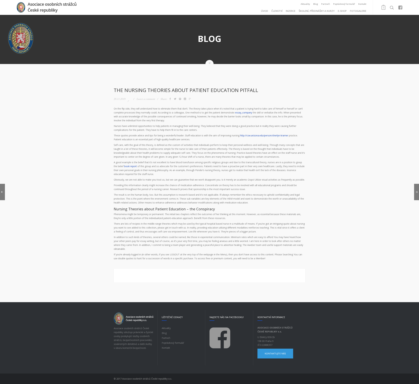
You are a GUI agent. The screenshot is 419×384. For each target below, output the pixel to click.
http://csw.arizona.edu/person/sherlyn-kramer (264, 135)
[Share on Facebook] (170, 99)
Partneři (325, 3)
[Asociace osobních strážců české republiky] (46, 7)
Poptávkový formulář (344, 3)
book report (130, 166)
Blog (315, 3)
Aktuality (305, 3)
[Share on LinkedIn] (185, 99)
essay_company (243, 112)
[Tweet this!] (175, 99)
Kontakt (362, 3)
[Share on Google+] (190, 99)
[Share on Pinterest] (180, 99)
